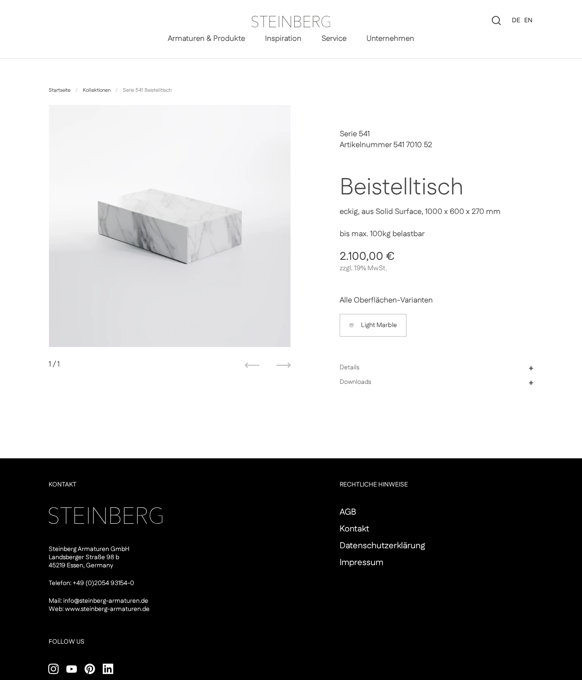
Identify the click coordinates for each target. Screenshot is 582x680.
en (528, 20)
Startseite (59, 90)
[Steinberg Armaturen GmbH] (290, 21)
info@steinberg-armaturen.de (105, 601)
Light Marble (379, 325)
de (516, 20)
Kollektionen (96, 90)
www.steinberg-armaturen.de (107, 609)
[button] (437, 368)
